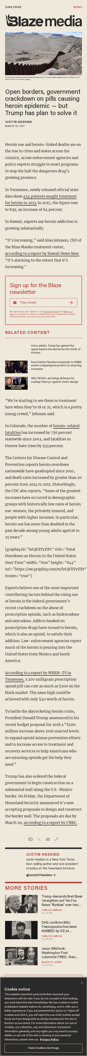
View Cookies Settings (43, 1048)
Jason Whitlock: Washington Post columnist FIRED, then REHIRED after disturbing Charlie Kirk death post (61, 953)
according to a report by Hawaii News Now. (42, 253)
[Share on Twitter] (39, 839)
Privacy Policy (51, 312)
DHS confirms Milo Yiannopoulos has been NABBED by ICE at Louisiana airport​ (59, 927)
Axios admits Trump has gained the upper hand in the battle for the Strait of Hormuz (55, 349)
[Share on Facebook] (30, 839)
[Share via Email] (48, 839)
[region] (43, 1016)
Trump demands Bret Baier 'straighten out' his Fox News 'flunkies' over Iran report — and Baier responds (62, 901)
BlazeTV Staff (52, 962)
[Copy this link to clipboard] (56, 839)
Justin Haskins (18, 122)
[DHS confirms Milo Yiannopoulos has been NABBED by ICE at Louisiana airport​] (21, 929)
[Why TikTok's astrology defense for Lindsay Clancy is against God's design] (16, 383)
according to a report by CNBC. (50, 822)
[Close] (82, 983)
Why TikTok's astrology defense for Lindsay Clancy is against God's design (54, 380)
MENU (77, 7)
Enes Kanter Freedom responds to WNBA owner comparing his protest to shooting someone (56, 366)
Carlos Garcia (52, 910)
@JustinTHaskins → (41, 875)
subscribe (13, 7)
